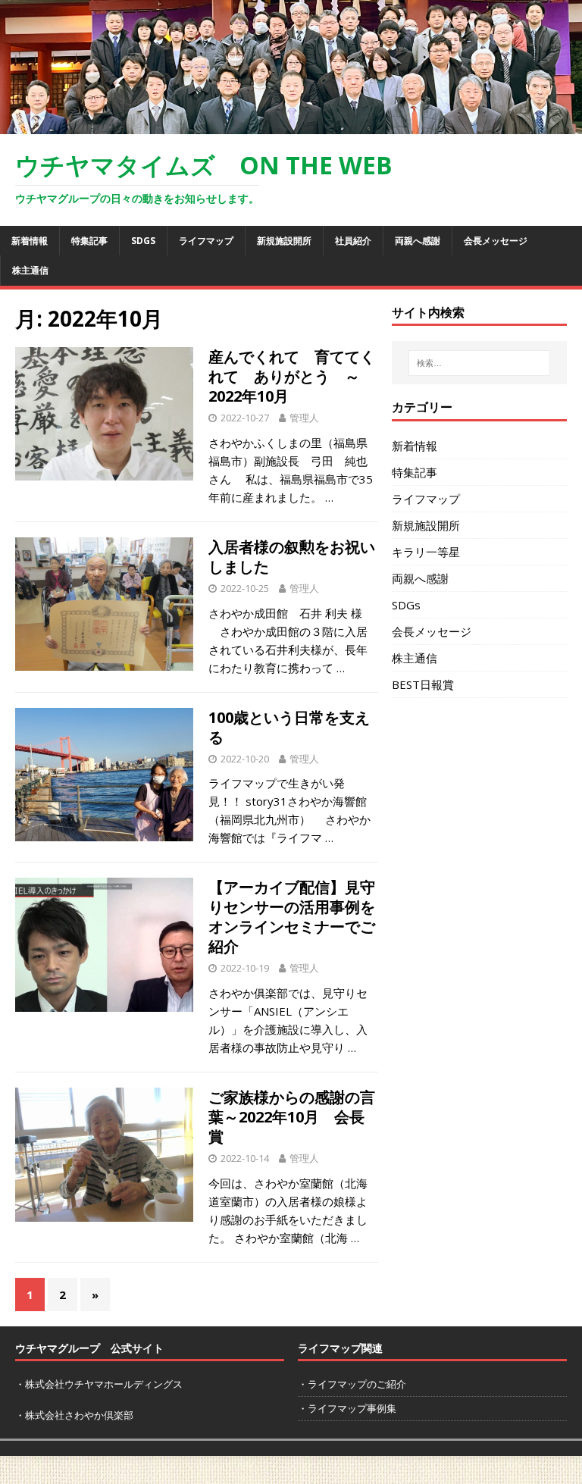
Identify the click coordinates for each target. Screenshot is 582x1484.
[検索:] (479, 363)
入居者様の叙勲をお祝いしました (291, 557)
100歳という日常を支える (289, 727)
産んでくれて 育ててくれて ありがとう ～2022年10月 (291, 376)
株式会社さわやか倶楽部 (79, 1415)
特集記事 (89, 240)
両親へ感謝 (417, 240)
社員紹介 (353, 240)
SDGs (143, 240)
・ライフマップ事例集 (347, 1408)
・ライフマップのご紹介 (352, 1384)
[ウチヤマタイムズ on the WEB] (291, 125)
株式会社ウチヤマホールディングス (104, 1384)
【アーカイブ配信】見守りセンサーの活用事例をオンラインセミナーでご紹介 (291, 916)
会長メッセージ (495, 240)
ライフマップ (206, 240)
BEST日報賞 (423, 684)
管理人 (304, 417)
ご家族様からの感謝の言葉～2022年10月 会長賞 (291, 1117)
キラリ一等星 (426, 551)
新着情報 (29, 240)
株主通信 (30, 270)
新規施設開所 (284, 240)
